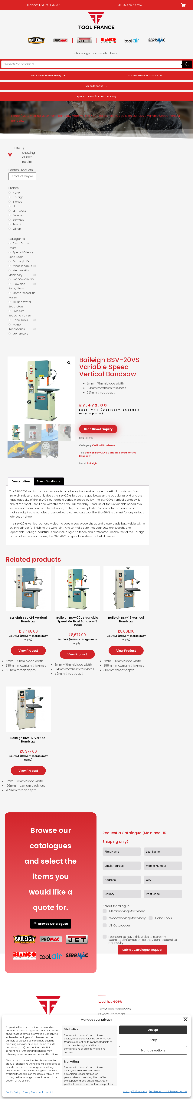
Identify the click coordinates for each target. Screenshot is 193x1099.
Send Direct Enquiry (98, 429)
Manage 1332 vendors (135, 1091)
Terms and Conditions (114, 1009)
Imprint (49, 1092)
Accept (153, 1030)
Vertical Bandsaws (105, 116)
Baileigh (92, 463)
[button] (185, 1020)
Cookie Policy (13, 1092)
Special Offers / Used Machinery (96, 96)
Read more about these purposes (168, 1091)
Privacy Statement (32, 1092)
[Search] (187, 64)
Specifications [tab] (48, 481)
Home (15, 116)
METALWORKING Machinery (46, 75)
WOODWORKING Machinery (142, 75)
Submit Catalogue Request (142, 950)
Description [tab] (20, 481)
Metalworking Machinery (39, 116)
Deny (153, 1040)
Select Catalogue (116, 906)
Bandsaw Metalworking (74, 116)
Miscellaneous (94, 86)
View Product (28, 650)
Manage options (153, 1050)
